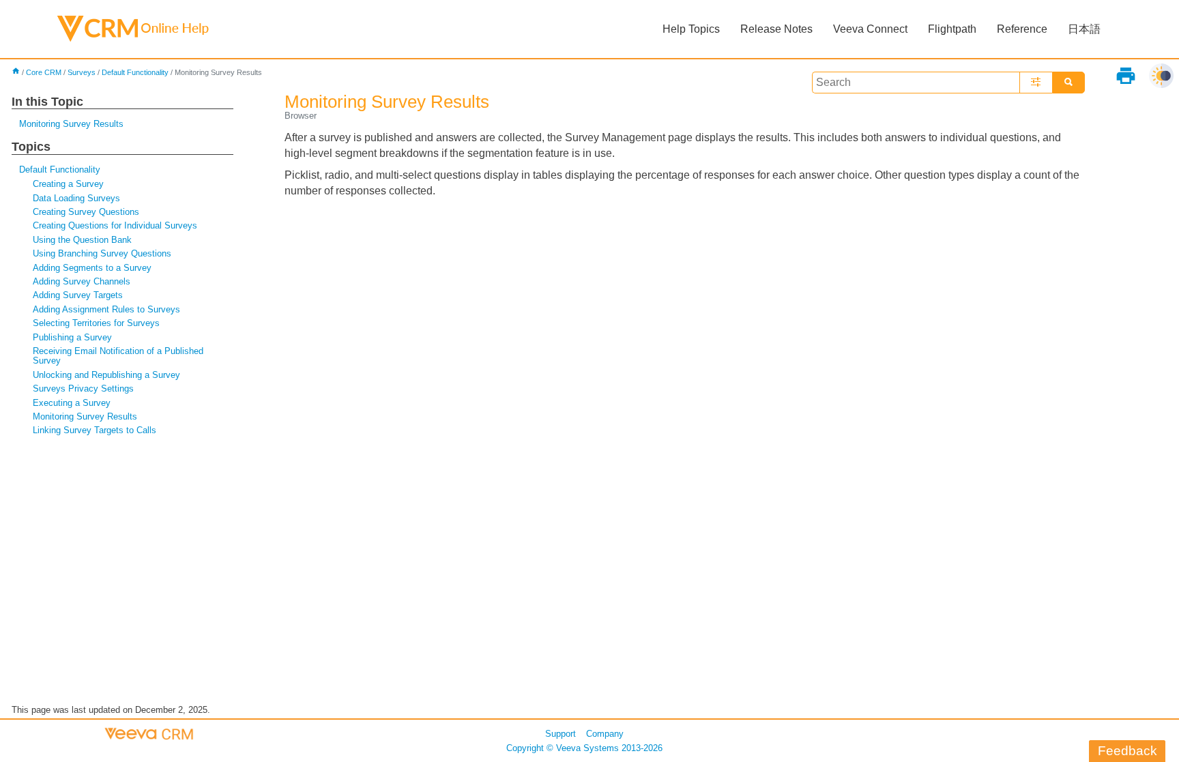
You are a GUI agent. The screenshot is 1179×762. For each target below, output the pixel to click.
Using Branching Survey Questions (102, 253)
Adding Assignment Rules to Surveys (106, 309)
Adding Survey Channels (81, 281)
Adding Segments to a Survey (92, 268)
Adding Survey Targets (78, 295)
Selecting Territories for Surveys (96, 323)
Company (605, 734)
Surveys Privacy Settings (83, 388)
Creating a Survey (68, 184)
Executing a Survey (72, 403)
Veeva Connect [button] (870, 29)
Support (560, 734)
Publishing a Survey (72, 337)
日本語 (1084, 29)
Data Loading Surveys (76, 198)
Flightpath (952, 29)
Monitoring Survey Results (71, 124)
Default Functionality (135, 72)
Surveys (82, 72)
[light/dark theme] (1161, 75)
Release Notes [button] (776, 29)
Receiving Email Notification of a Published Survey (118, 356)
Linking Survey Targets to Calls (94, 430)
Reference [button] (1022, 29)
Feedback (1127, 751)
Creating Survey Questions (86, 212)
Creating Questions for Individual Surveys (115, 225)
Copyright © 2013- (584, 748)
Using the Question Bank (82, 240)
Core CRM (43, 72)
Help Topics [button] (691, 29)
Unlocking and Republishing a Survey (106, 375)
